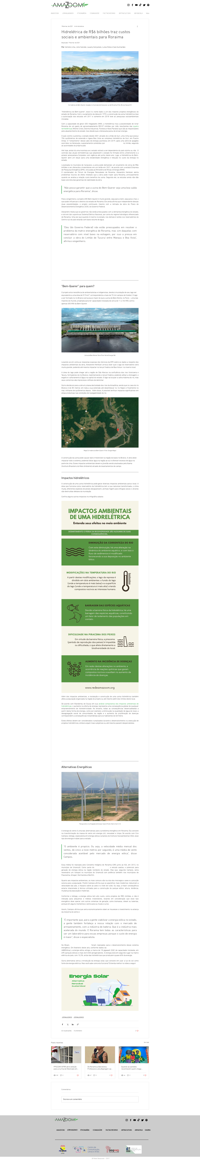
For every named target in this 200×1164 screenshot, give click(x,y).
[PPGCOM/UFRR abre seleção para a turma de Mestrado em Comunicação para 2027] (66, 1054)
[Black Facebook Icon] (132, 5)
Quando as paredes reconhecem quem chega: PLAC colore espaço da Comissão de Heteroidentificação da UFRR (132, 1068)
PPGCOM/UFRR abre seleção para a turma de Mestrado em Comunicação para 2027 (65, 1068)
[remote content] (100, 262)
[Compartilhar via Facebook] (62, 1024)
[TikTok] (140, 5)
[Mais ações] (137, 26)
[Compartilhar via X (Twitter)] (68, 1024)
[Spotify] (148, 5)
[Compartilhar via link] (78, 1024)
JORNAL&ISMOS (67, 1017)
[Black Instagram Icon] (128, 5)
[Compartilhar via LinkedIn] (73, 1024)
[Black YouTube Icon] (136, 5)
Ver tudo (146, 1042)
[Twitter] (144, 5)
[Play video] (100, 989)
